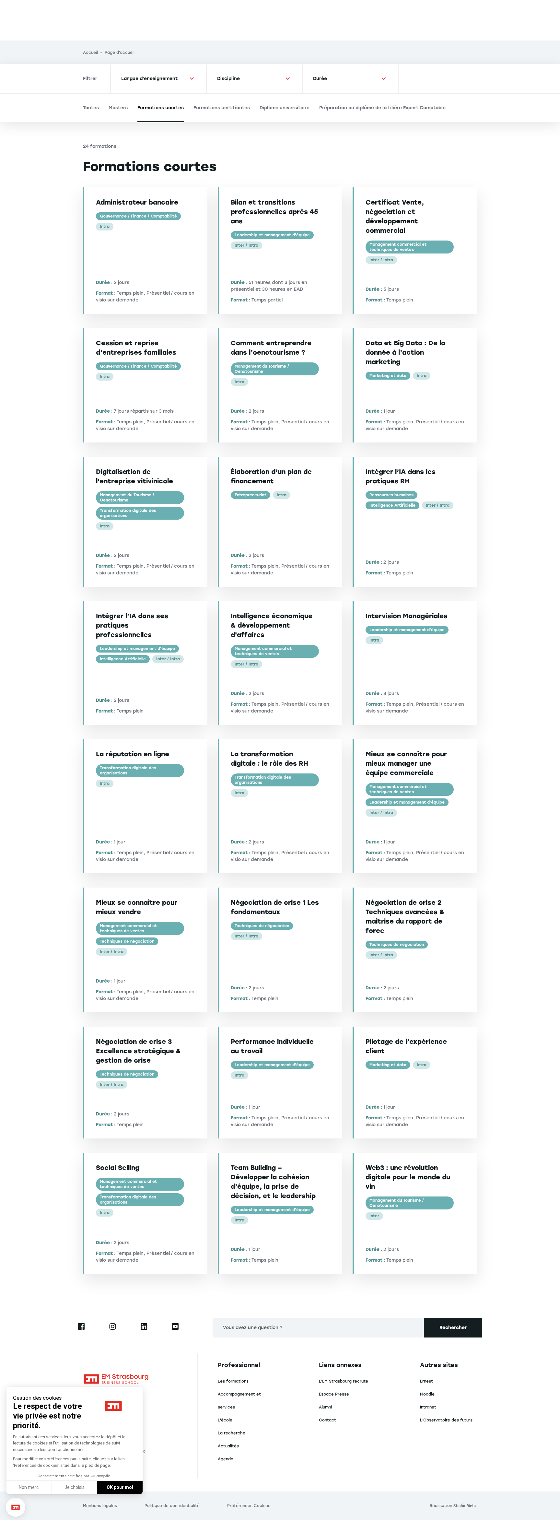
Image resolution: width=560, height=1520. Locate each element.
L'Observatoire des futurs (446, 1420)
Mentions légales (100, 1505)
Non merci (29, 1487)
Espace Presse (334, 1394)
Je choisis (74, 1487)
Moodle (427, 1394)
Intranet (428, 1407)
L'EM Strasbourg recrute (343, 1381)
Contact (327, 1420)
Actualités (228, 1446)
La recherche (231, 1433)
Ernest (426, 1381)
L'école (225, 1420)
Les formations (233, 1381)
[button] (15, 1507)
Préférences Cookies (248, 1505)
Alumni (325, 1407)
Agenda (225, 1459)
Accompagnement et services (239, 1400)
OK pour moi (120, 1487)
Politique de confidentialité (172, 1505)
